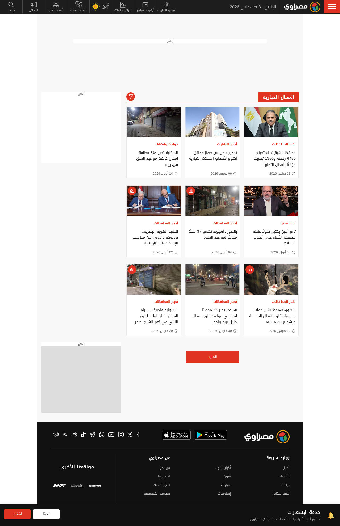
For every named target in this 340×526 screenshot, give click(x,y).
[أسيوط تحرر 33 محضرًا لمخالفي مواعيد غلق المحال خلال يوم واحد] (212, 279)
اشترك (17, 514)
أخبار (286, 467)
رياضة (285, 485)
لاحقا (46, 514)
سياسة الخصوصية (157, 493)
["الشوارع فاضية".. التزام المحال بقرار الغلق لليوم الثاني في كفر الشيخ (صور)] (154, 279)
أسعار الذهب (56, 10)
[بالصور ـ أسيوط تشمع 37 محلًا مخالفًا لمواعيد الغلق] (212, 201)
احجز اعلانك (161, 485)
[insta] (121, 435)
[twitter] (130, 435)
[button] (332, 6)
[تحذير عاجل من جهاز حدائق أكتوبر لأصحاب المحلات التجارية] (212, 122)
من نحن (164, 467)
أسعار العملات (78, 10)
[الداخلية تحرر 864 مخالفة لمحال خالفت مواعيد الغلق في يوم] (154, 122)
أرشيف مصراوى (145, 10)
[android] (211, 435)
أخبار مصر (288, 223)
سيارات (226, 485)
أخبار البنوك (223, 467)
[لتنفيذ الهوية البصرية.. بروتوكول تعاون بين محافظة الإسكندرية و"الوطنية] (154, 201)
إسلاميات (224, 493)
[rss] (65, 435)
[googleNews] (56, 435)
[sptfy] (74, 435)
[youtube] (111, 435)
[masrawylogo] (262, 436)
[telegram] (92, 435)
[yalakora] (95, 486)
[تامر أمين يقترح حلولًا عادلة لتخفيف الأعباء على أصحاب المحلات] (271, 201)
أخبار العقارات (227, 144)
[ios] (176, 435)
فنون (227, 476)
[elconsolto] (77, 486)
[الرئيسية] (302, 7)
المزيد (212, 356)
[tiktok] (83, 435)
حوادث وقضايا (167, 144)
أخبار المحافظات (284, 144)
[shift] (59, 486)
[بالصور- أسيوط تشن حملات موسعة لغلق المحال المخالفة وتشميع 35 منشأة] (271, 279)
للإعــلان (33, 10)
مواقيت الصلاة (122, 10)
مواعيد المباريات (166, 10)
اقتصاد (284, 476)
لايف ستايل (281, 493)
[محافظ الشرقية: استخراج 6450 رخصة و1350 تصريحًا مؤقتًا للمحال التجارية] (271, 122)
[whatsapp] (101, 435)
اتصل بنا (164, 476)
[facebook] (139, 435)
